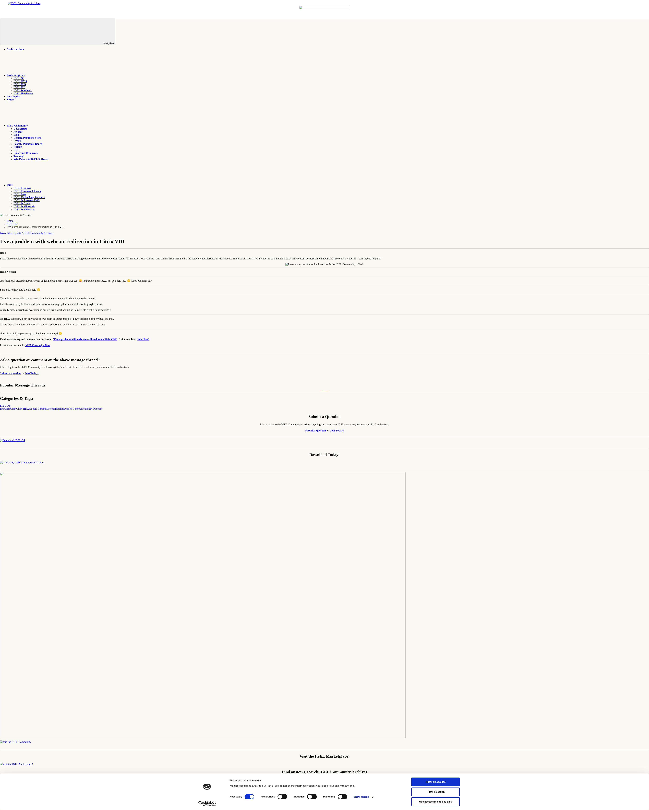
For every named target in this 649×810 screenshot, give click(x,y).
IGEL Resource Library (27, 191)
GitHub (18, 146)
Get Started (20, 128)
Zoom (99, 408)
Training (18, 156)
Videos (10, 99)
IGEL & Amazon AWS (27, 200)
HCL (16, 150)
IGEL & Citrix (22, 203)
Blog (16, 134)
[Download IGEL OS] (12, 440)
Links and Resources (26, 153)
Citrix (13, 408)
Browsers (5, 408)
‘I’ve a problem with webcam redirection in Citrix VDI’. (85, 339)
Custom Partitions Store (27, 137)
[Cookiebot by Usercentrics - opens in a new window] (207, 803)
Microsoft (51, 408)
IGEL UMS (20, 81)
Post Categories (16, 75)
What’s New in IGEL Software (31, 159)
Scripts (60, 408)
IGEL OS (19, 78)
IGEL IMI (19, 87)
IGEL (10, 185)
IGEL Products (22, 188)
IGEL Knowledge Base (37, 345)
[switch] (282, 796)
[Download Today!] (21, 462)
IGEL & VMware (24, 209)
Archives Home (15, 49)
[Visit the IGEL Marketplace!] (16, 764)
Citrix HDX (22, 408)
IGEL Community (17, 125)
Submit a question (10, 373)
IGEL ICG (20, 84)
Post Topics (13, 96)
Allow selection (436, 791)
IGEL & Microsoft (24, 206)
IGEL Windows (23, 90)
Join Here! (143, 339)
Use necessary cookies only (435, 801)
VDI (93, 408)
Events (17, 140)
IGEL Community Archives (38, 233)
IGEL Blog (20, 194)
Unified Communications (77, 408)
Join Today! (32, 373)
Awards (18, 131)
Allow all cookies (436, 781)
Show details (361, 796)
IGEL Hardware (23, 93)
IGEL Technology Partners (29, 197)
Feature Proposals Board (28, 143)
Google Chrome (37, 408)
